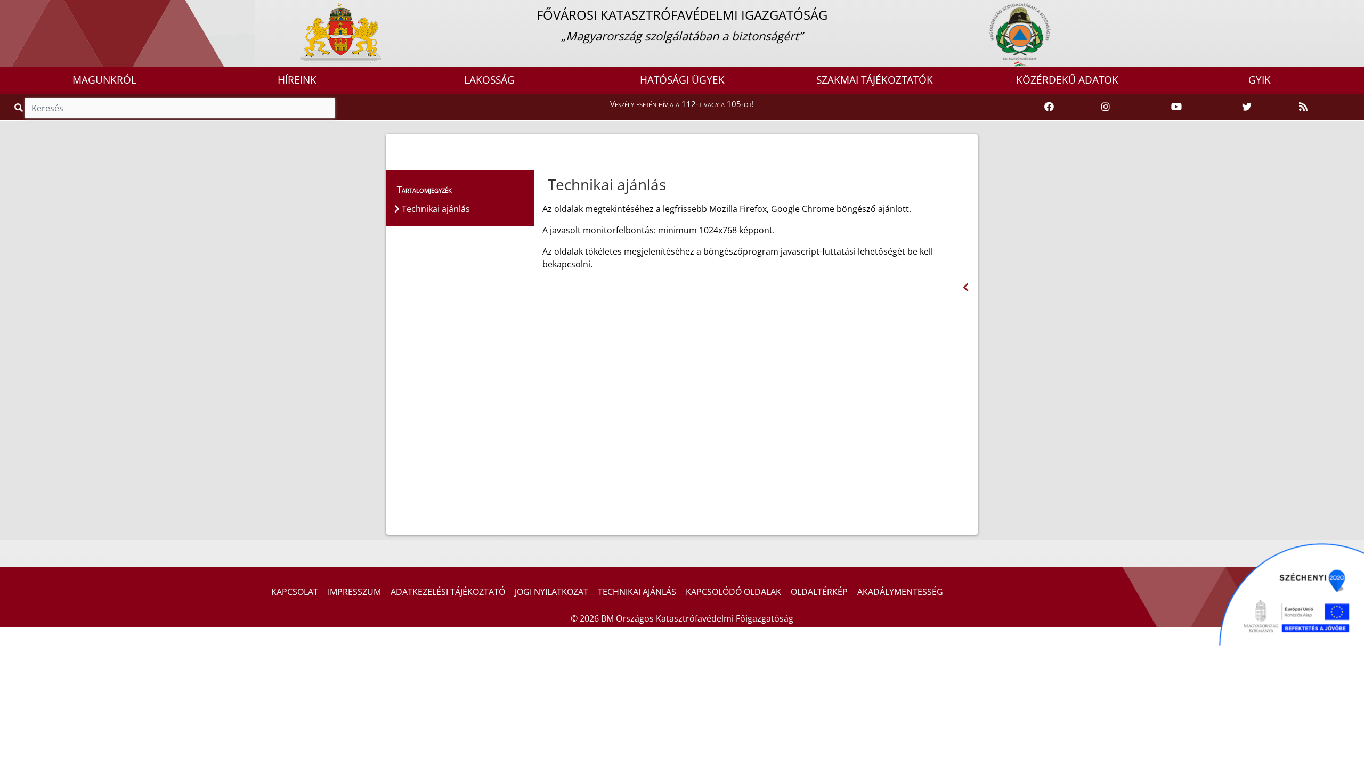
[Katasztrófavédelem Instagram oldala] (1105, 107)
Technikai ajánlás (607, 184)
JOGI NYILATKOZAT (551, 592)
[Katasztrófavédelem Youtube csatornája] (1176, 107)
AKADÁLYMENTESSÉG (900, 592)
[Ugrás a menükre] (8, 9)
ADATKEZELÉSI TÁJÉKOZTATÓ (448, 592)
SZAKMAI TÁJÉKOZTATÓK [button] (874, 80)
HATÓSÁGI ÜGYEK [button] (682, 80)
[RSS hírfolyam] (1303, 107)
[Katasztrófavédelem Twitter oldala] (1247, 107)
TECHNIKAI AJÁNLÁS (637, 592)
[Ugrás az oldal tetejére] (547, 184)
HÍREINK (297, 80)
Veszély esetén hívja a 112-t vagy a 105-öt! (682, 104)
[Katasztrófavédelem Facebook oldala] (1049, 107)
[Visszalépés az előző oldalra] (966, 287)
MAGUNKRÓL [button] (104, 80)
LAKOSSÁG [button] (489, 80)
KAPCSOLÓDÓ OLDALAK (733, 592)
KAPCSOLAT (294, 592)
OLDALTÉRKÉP (819, 592)
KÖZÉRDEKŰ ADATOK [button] (1067, 80)
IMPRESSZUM (354, 592)
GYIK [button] (1259, 80)
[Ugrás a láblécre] (31, 9)
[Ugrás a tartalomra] (19, 9)
